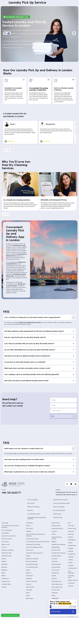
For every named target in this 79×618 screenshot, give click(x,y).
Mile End (54, 578)
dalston (28, 556)
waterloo (70, 559)
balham (4, 561)
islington (54, 541)
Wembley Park (72, 568)
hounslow (54, 531)
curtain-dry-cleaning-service (34, 553)
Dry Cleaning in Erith (32, 567)
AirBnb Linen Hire (6, 553)
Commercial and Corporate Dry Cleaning (36, 518)
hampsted (29, 590)
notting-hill (55, 592)
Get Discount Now (55, 611)
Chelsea (4, 587)
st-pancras (71, 531)
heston (28, 595)
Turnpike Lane (72, 545)
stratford (70, 537)
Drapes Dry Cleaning (32, 558)
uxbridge (70, 548)
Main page (5, 523)
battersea (4, 564)
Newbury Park (56, 590)
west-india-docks (71, 576)
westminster (71, 583)
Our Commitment (7, 530)
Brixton (3, 573)
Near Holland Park (57, 587)
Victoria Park (71, 554)
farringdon (29, 578)
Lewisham (54, 558)
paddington (55, 598)
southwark (71, 525)
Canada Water (6, 584)
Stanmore (71, 534)
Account (4, 547)
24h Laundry (31, 503)
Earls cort (28, 573)
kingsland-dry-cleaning (58, 544)
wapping (70, 557)
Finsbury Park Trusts (31, 581)
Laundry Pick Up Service (9, 536)
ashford (4, 558)
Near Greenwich (56, 581)
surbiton (70, 542)
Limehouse (55, 561)
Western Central (72, 580)
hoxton (54, 534)
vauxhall (70, 551)
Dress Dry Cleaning (58, 507)
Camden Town (6, 581)
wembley (70, 565)
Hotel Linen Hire (57, 517)
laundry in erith (56, 550)
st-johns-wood (72, 528)
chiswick (28, 525)
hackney (28, 584)
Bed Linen (30, 510)
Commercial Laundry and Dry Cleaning (37, 541)
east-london (29, 575)
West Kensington (71, 572)
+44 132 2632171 (11, 492)
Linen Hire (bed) (56, 564)
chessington (29, 523)
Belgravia (4, 570)
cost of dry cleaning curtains (61, 503)
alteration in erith (6, 556)
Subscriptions (5, 533)
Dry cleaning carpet (59, 510)
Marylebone (55, 573)
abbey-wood (5, 544)
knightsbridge (56, 547)
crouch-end (29, 550)
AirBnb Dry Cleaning (33, 507)
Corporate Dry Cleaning (60, 499)
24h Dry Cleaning (32, 499)
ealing (28, 570)
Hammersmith (30, 587)
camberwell (5, 578)
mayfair (54, 575)
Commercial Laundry (33, 514)
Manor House (55, 570)
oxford (53, 595)
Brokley (4, 575)
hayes (27, 592)
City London (29, 528)
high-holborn (29, 598)
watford (70, 562)
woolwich (70, 586)
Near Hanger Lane (57, 584)
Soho (69, 523)
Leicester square (56, 556)
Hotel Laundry (57, 514)
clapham (28, 531)
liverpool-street (56, 567)
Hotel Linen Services (57, 528)
